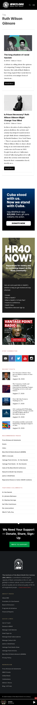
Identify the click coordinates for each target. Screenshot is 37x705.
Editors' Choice (16, 61)
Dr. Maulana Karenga (9, 500)
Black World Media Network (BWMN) (14, 452)
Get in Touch (6, 623)
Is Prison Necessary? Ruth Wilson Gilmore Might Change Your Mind (16, 117)
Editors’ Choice (7, 683)
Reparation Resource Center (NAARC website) (17, 480)
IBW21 (8, 61)
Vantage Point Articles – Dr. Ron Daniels (15, 460)
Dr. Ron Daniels (7, 492)
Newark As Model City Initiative (12, 472)
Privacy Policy (6, 658)
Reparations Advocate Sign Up (14, 307)
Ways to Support (19, 544)
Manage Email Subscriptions (11, 637)
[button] (34, 5)
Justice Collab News (8, 476)
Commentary (6, 679)
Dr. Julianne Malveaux (9, 496)
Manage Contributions (9, 630)
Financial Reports (8, 612)
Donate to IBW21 (7, 626)
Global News (6, 676)
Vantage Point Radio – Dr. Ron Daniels (14, 464)
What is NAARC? (10, 298)
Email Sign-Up (6, 633)
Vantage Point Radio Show (10, 647)
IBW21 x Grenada (7, 456)
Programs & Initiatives (9, 608)
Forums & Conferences (12, 303)
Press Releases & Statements (11, 440)
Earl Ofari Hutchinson (9, 504)
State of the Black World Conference (14, 468)
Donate (7, 295)
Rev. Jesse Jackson (8, 508)
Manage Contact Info (9, 640)
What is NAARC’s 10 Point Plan (15, 300)
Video (4, 448)
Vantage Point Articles (9, 651)
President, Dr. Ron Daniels (10, 601)
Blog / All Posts (7, 686)
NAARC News (9, 305)
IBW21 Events (6, 672)
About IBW (5, 598)
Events (4, 444)
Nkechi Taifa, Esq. (8, 512)
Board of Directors (8, 605)
